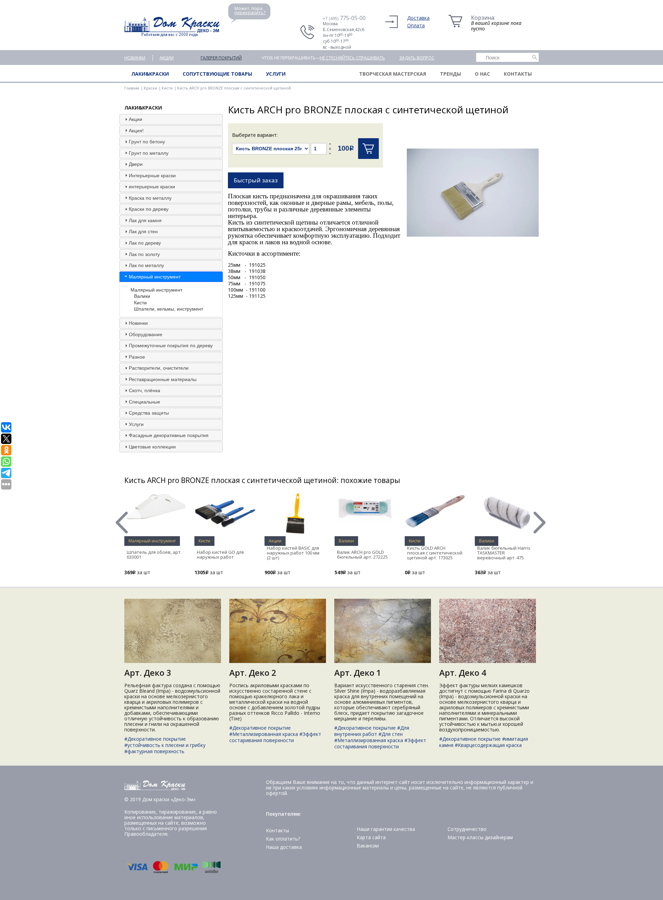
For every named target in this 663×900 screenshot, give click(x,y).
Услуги (276, 73)
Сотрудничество (467, 829)
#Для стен (390, 734)
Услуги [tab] (136, 424)
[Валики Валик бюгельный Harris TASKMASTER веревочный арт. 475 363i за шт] (505, 530)
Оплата (416, 25)
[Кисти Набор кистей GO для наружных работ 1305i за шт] (225, 532)
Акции (167, 58)
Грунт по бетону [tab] (147, 141)
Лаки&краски (150, 73)
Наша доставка (284, 847)
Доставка (418, 18)
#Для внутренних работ (371, 730)
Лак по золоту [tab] (144, 254)
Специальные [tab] (144, 402)
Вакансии (368, 845)
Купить (368, 148)
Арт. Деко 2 (252, 672)
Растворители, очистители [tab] (159, 368)
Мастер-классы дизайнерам (480, 837)
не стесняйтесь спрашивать (352, 58)
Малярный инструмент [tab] (155, 277)
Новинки (134, 58)
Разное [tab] (137, 357)
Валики (142, 296)
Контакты (518, 73)
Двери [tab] (136, 164)
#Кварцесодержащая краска (488, 745)
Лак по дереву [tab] (145, 243)
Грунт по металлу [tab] (149, 153)
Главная (131, 88)
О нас (482, 73)
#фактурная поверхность (154, 751)
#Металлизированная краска (263, 734)
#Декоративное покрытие (155, 739)
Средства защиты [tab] (149, 413)
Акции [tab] (135, 119)
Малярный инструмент (156, 290)
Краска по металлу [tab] (150, 198)
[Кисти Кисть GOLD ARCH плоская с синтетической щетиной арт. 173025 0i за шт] (435, 527)
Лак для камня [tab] (145, 220)
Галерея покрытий (221, 58)
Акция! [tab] (136, 130)
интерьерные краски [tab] (152, 186)
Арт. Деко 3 (147, 672)
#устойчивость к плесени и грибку (164, 745)
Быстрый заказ (256, 180)
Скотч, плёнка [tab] (144, 390)
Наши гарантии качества (386, 829)
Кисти (167, 88)
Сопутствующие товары (217, 73)
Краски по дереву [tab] (149, 209)
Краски (150, 88)
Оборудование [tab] (145, 334)
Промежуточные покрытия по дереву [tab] (171, 345)
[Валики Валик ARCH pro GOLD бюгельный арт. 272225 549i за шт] (365, 521)
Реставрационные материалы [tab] (162, 379)
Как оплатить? (283, 838)
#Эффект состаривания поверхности (275, 737)
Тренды (450, 73)
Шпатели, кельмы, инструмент (168, 309)
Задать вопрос (416, 58)
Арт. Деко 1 (357, 672)
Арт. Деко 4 (462, 672)
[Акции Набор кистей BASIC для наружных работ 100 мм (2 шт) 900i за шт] (295, 532)
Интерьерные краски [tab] (152, 175)
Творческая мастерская (392, 73)
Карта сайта (371, 837)
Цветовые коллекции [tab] (152, 446)
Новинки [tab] (138, 323)
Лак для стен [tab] (143, 231)
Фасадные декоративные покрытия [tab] (169, 435)
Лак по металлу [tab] (146, 265)
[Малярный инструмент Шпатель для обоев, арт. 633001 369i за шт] (155, 519)
